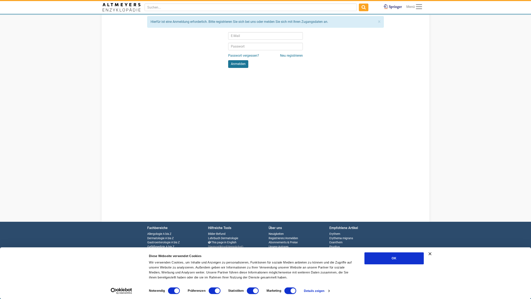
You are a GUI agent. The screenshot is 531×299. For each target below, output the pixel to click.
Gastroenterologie (159, 242)
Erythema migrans (341, 238)
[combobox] (251, 7)
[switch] (214, 290)
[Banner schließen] (430, 253)
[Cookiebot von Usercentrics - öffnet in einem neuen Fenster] (121, 291)
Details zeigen (314, 291)
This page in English (223, 242)
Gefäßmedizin (156, 247)
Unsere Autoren (279, 247)
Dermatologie (155, 238)
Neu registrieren (291, 56)
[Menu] (419, 7)
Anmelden (291, 238)
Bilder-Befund (216, 234)
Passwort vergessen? (243, 56)
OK (394, 258)
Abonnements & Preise (283, 242)
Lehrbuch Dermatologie (223, 238)
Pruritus (334, 247)
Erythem (334, 234)
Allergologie (154, 234)
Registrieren (276, 238)
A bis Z (167, 234)
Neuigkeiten (276, 234)
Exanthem (335, 242)
